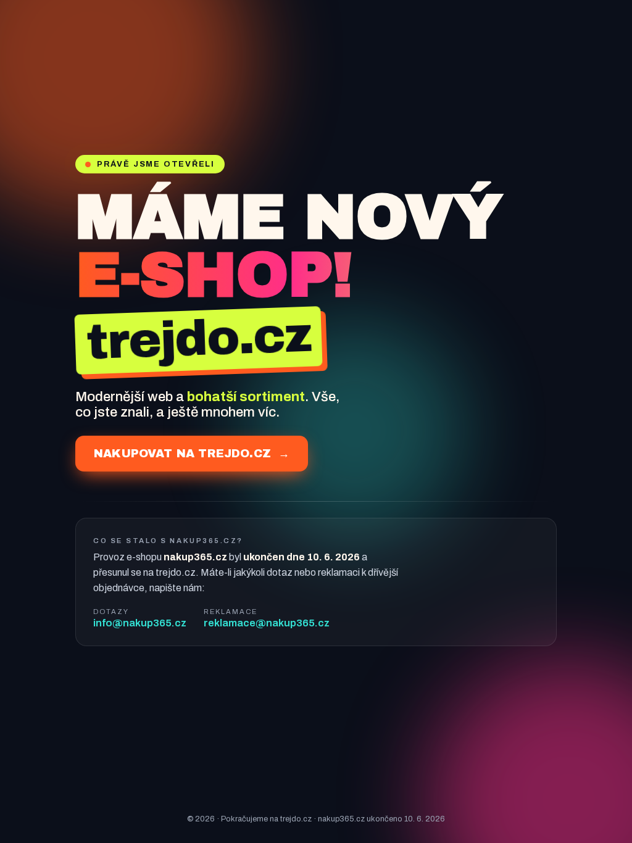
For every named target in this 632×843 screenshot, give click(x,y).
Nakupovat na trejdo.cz (191, 453)
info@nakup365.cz (139, 623)
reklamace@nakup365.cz (267, 623)
